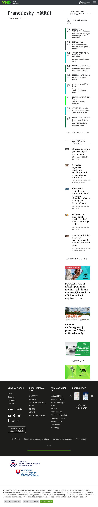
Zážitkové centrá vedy (37, 403)
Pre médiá (12, 400)
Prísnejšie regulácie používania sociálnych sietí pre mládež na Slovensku (79, 171)
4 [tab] (85, 399)
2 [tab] (77, 399)
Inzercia (11, 403)
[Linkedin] (18, 420)
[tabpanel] (76, 396)
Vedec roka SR (56, 412)
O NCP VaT (33, 396)
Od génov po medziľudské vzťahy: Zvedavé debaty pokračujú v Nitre (80, 219)
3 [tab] (81, 399)
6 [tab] (81, 402)
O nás (10, 394)
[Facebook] (9, 420)
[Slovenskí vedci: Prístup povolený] (76, 396)
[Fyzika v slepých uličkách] (85, 396)
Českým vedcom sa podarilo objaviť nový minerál (81, 151)
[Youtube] (9, 415)
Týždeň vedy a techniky (59, 415)
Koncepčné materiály (37, 415)
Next (92, 396)
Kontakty (11, 397)
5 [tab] (88, 399)
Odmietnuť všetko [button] (31, 501)
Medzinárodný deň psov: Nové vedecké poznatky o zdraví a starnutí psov (81, 240)
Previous (70, 396)
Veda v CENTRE (57, 396)
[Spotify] (14, 415)
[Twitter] (19, 415)
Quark (31, 406)
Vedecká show (56, 421)
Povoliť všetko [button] (46, 501)
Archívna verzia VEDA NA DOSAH (17, 429)
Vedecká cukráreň (57, 399)
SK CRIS (32, 409)
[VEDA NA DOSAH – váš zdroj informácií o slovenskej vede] (10, 2)
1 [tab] (74, 399)
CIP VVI (32, 412)
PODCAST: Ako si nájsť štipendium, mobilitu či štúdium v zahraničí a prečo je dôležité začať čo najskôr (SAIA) (77, 291)
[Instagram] (13, 420)
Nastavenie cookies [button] (12, 501)
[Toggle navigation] (94, 2)
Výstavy (54, 409)
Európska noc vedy (58, 418)
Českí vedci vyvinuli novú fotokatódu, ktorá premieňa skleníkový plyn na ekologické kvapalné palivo (81, 195)
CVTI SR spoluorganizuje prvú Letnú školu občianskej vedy (75, 329)
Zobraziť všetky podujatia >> (78, 132)
